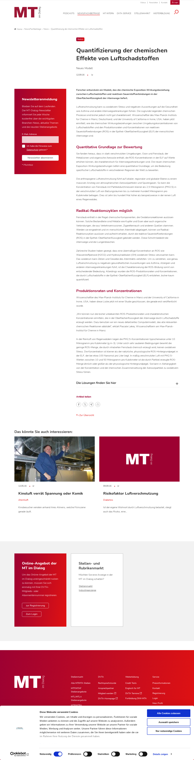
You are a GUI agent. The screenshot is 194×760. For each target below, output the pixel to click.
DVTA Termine (132, 693)
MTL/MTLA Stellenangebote (78, 698)
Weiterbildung (132, 676)
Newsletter (153, 2)
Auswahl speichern (169, 722)
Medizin (80, 39)
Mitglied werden (105, 693)
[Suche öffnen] (176, 12)
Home (19, 29)
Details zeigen (160, 754)
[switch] (85, 753)
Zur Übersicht (86, 415)
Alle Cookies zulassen (168, 713)
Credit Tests (131, 683)
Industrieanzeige (87, 590)
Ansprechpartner (106, 688)
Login (155, 698)
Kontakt (164, 2)
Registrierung (158, 693)
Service (155, 676)
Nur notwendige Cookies (169, 731)
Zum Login (31, 614)
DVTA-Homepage (106, 698)
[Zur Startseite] (27, 12)
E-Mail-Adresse (29, 134)
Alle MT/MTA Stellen (80, 683)
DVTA (101, 676)
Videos (143, 2)
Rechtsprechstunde (107, 683)
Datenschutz (32, 149)
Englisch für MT (132, 688)
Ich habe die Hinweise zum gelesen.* (39, 147)
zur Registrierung (35, 605)
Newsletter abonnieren (40, 157)
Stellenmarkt (85, 586)
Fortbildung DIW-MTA (136, 698)
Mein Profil (157, 703)
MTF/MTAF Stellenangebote (78, 690)
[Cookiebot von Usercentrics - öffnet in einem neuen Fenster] (19, 754)
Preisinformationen (161, 683)
